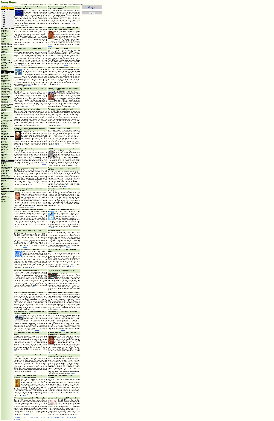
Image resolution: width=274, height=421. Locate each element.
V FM (2, 156)
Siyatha (3, 59)
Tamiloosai (4, 127)
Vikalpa (3, 131)
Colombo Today (6, 80)
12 (27, 417)
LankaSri (4, 99)
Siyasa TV (4, 186)
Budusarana (5, 32)
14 (31, 417)
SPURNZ (4, 119)
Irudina (3, 40)
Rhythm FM (4, 144)
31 (60, 417)
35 (67, 417)
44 (16, 419)
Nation (3, 51)
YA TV (3, 190)
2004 (3, 25)
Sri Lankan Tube (6, 198)
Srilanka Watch (5, 122)
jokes (81, 4)
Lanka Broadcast (6, 167)
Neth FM (3, 141)
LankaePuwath (5, 91)
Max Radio (4, 140)
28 (55, 417)
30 (58, 417)
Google (3, 194)
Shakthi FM (4, 146)
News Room (7, 8)
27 (53, 417)
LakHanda (4, 138)
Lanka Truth (4, 101)
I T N (2, 182)
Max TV (3, 183)
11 (26, 417)
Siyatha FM (4, 149)
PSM (2, 112)
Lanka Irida (4, 49)
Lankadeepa (5, 43)
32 (62, 417)
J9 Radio (4, 164)
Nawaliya (4, 52)
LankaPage (4, 94)
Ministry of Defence (7, 106)
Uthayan (3, 69)
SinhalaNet (4, 115)
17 (36, 417)
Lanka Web (4, 102)
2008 (3, 17)
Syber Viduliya (5, 177)
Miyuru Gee (43, 4)
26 (51, 417)
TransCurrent (5, 130)
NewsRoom (23, 4)
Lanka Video (4, 196)
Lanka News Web (6, 93)
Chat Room (55, 4)
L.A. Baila (4, 165)
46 (19, 419)
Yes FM (3, 157)
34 (65, 417)
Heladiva (4, 38)
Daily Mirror (4, 33)
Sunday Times (5, 64)
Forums (61, 4)
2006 (3, 21)
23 (46, 417)
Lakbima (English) (6, 44)
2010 (3, 13)
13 (29, 417)
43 (14, 419)
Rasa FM (4, 143)
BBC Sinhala (5, 77)
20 (41, 417)
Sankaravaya (5, 175)
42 (79, 417)
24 (48, 417)
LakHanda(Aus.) (6, 169)
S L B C (3, 152)
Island (3, 41)
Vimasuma (4, 133)
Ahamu (3, 162)
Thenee (3, 65)
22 (44, 417)
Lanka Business (6, 86)
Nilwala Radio (5, 170)
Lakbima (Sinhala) (6, 46)
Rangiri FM (4, 173)
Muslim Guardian (6, 107)
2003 (3, 27)
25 (50, 417)
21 (43, 417)
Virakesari (4, 70)
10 (24, 417)
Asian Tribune (5, 75)
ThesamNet (4, 128)
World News (4, 135)
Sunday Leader (5, 61)
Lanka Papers (5, 96)
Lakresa (3, 48)
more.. (27, 25)
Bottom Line (5, 30)
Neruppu (3, 109)
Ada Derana (4, 73)
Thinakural (4, 67)
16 (34, 417)
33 (63, 417)
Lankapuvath (5, 98)
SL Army (4, 117)
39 (74, 417)
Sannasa (4, 56)
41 (77, 417)
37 (70, 417)
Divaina (3, 36)
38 (72, 417)
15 (32, 417)
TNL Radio (4, 154)
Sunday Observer (6, 62)
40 (75, 417)
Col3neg (3, 193)
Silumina (3, 57)
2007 (3, 19)
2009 (3, 15)
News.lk (3, 110)
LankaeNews (5, 88)
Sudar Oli (4, 123)
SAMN (3, 114)
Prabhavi (4, 172)
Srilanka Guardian (6, 120)
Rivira (3, 54)
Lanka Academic (6, 85)
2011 (3, 11)
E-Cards (49, 4)
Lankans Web (76, 4)
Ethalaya (4, 82)
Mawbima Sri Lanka (7, 104)
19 (39, 417)
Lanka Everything (6, 90)
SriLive (3, 199)
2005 (3, 23)
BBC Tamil (4, 78)
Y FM (2, 159)
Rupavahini (4, 185)
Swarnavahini (5, 188)
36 (69, 417)
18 (38, 417)
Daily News (4, 35)
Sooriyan (4, 151)
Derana (3, 180)
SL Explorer (29, 4)
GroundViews (5, 83)
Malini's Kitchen (68, 4)
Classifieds (36, 4)
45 (18, 419)
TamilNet (4, 125)
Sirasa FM (4, 148)
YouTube (3, 201)
